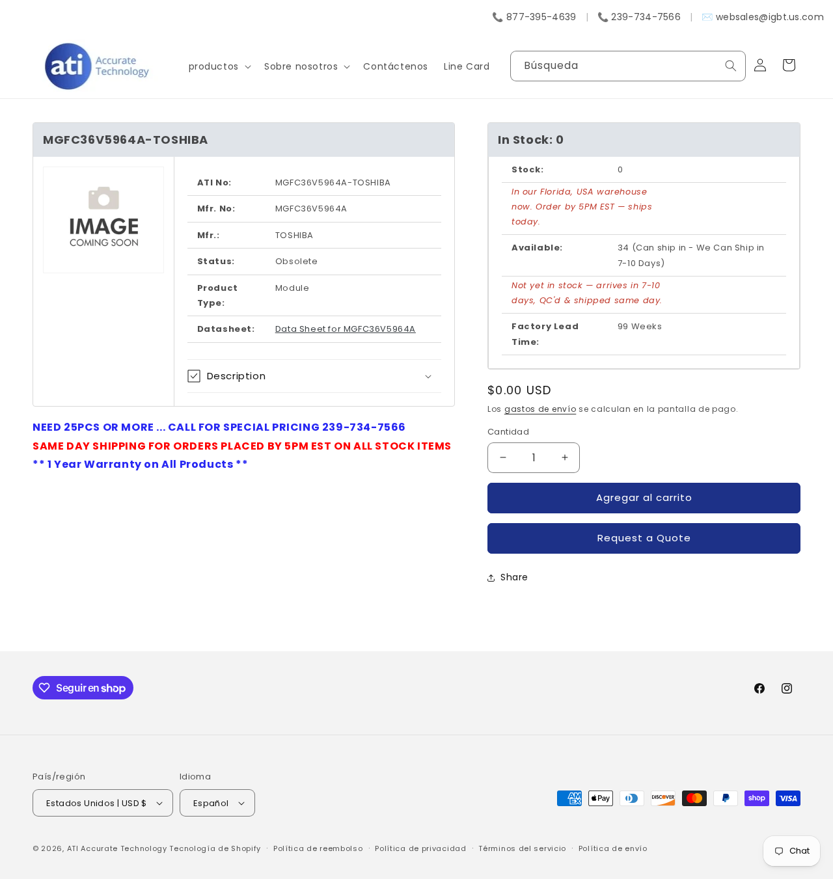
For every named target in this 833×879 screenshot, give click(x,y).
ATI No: (214, 182)
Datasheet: (226, 329)
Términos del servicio (522, 848)
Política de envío (613, 848)
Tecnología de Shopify (215, 848)
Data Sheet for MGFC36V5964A (345, 329)
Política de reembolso (318, 848)
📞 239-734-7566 (639, 16)
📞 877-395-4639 (534, 16)
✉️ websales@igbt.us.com (763, 16)
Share (514, 577)
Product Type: (217, 295)
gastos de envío (540, 408)
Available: (537, 247)
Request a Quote (644, 538)
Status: (216, 261)
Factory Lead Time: (545, 333)
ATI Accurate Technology (118, 848)
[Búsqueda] (731, 65)
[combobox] (628, 66)
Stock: (528, 169)
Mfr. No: (216, 208)
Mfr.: (208, 235)
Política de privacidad (420, 848)
